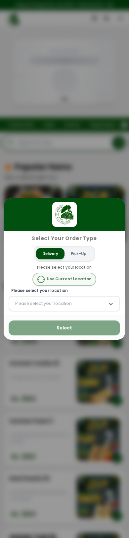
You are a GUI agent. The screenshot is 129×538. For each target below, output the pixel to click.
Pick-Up (79, 253)
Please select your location (39, 290)
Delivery (51, 253)
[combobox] (16, 304)
